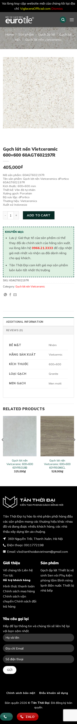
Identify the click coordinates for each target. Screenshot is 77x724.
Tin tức (8, 575)
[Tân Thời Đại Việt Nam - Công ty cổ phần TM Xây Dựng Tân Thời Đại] (28, 19)
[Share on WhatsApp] (5, 295)
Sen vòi (53, 575)
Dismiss (57, 8)
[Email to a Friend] (15, 295)
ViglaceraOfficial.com (35, 8)
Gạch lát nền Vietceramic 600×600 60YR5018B (20, 464)
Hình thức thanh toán (19, 586)
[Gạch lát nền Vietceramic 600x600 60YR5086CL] (57, 436)
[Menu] (71, 20)
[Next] (74, 448)
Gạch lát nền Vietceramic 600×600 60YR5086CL (57, 464)
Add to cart (38, 215)
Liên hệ (27, 570)
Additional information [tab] (24, 321)
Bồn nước (55, 585)
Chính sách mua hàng (19, 591)
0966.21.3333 (42, 248)
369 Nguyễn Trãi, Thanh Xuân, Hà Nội (35, 539)
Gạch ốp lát (46, 34)
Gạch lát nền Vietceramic (43, 40)
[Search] (63, 19)
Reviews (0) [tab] (14, 330)
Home (9, 34)
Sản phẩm (26, 34)
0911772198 (34, 545)
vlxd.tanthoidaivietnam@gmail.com (42, 552)
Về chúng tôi (12, 570)
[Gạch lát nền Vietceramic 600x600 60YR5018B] (20, 436)
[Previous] (3, 448)
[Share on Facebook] (10, 295)
